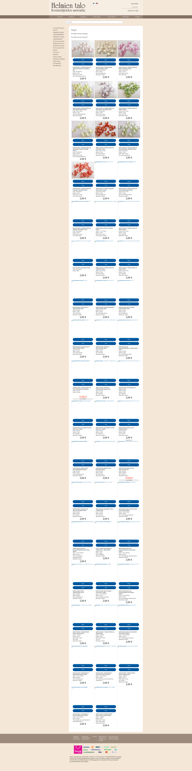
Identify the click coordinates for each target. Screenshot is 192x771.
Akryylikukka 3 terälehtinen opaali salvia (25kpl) (81, 632)
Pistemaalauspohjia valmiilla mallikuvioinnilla (59, 41)
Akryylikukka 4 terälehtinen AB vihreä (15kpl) (128, 109)
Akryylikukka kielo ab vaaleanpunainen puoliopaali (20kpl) (81, 550)
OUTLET (55, 30)
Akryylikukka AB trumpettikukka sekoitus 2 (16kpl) (82, 428)
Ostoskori (137, 17)
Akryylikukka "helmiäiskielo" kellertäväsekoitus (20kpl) (81, 714)
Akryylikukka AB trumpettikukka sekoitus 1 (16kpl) (105, 428)
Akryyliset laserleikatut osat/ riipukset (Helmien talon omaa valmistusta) (59, 46)
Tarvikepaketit (57, 63)
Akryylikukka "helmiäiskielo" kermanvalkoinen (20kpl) (81, 673)
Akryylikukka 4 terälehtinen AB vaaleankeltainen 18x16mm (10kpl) (82, 149)
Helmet (55, 50)
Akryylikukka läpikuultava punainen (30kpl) (103, 468)
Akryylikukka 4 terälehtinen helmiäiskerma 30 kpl (104, 68)
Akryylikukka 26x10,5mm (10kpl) (81, 267)
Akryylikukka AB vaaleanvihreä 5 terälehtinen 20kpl (105, 308)
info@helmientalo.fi (113, 737)
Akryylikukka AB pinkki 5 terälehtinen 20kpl (103, 347)
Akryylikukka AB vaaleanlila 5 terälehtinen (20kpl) (81, 347)
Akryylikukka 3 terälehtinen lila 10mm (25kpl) (105, 632)
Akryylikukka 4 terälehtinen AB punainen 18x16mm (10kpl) (82, 189)
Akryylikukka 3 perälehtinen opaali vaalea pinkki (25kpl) (104, 714)
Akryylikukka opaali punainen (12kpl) (104, 228)
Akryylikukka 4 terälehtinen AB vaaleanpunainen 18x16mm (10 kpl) (82, 69)
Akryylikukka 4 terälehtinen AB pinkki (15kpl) (128, 228)
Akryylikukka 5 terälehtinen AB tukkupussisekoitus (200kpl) (82, 388)
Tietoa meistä (96, 17)
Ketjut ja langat (57, 57)
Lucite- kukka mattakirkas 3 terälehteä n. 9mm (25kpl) (104, 549)
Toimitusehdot (111, 17)
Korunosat (56, 52)
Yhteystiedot (126, 17)
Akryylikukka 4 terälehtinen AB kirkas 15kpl (128, 268)
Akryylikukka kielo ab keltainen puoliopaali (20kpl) (128, 509)
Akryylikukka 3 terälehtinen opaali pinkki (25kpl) (127, 673)
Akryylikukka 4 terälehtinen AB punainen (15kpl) (105, 148)
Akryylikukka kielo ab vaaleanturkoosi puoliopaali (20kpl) (127, 550)
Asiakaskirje (83, 17)
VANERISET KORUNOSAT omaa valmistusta (59, 32)
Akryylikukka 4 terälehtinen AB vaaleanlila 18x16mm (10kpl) (105, 109)
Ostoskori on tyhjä (133, 10)
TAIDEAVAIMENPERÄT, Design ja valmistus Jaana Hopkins (59, 34)
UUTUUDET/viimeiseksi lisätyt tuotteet (59, 28)
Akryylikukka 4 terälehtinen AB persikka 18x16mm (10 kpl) (82, 228)
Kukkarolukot (57, 61)
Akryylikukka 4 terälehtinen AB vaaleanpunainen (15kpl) (128, 189)
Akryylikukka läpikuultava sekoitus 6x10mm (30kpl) (80, 509)
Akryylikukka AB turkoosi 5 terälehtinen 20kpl (80, 308)
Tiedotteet (71, 17)
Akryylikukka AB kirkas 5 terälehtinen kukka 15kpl (103, 388)
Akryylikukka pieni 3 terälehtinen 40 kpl (78, 591)
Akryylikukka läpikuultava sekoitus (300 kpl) (126, 468)
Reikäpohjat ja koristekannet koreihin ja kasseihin (59, 43)
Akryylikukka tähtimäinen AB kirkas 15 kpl (127, 388)
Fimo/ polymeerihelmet (59, 48)
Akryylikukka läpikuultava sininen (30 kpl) (126, 428)
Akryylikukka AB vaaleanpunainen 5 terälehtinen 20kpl (128, 348)
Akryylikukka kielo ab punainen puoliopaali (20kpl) (128, 632)
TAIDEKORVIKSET (58, 39)
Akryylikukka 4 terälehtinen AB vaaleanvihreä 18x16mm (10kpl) (128, 148)
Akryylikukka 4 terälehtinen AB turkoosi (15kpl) (105, 268)
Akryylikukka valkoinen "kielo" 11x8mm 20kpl (105, 509)
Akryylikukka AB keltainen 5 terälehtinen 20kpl (127, 308)
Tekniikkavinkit (57, 65)
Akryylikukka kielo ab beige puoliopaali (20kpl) (103, 591)
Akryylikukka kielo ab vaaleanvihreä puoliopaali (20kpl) (126, 592)
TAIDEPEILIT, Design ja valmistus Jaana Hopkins (59, 37)
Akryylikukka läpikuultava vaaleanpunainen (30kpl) (80, 468)
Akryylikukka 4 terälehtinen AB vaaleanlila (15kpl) (105, 189)
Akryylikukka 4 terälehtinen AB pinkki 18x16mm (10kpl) (128, 68)
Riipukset (55, 54)
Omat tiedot (134, 4)
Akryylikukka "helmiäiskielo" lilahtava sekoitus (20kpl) (104, 673)
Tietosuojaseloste (86, 737)
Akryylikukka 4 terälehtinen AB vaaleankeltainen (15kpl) (82, 109)
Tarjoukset (59, 17)
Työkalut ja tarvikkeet (59, 59)
